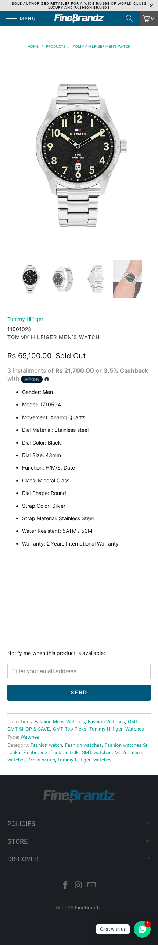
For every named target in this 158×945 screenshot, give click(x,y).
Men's (121, 752)
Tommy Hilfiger (25, 319)
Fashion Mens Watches (60, 721)
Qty (12, 559)
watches (102, 760)
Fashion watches (83, 745)
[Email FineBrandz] (91, 885)
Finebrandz (35, 752)
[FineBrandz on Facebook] (65, 885)
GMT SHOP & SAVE (28, 729)
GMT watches (97, 752)
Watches (134, 729)
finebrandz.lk (64, 752)
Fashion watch (46, 745)
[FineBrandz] (79, 18)
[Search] (132, 18)
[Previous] (14, 153)
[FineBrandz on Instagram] (78, 885)
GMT (133, 721)
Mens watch (42, 760)
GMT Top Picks (69, 729)
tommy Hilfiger (74, 760)
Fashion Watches (106, 721)
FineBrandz (88, 907)
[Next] (143, 153)
